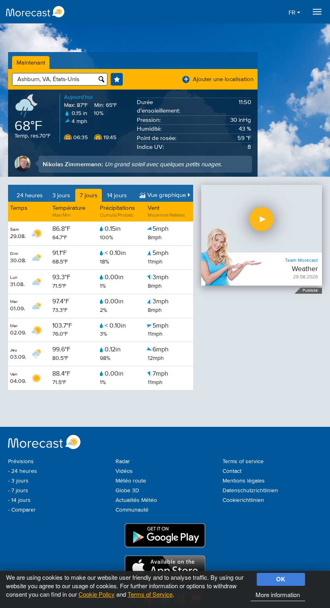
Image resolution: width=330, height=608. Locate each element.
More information (278, 594)
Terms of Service (150, 594)
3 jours (61, 195)
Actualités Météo (136, 500)
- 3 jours (18, 481)
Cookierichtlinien (243, 500)
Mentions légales (244, 481)
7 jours (88, 195)
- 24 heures (22, 471)
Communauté (132, 510)
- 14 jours (19, 500)
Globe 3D (127, 490)
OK (280, 579)
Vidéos (124, 471)
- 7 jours (18, 490)
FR (293, 13)
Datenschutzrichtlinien (250, 490)
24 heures (29, 195)
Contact (232, 471)
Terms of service (243, 461)
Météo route (131, 481)
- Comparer (22, 510)
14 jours (117, 195)
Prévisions (21, 461)
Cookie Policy (96, 594)
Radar (123, 461)
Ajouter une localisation (219, 79)
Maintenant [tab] (30, 63)
